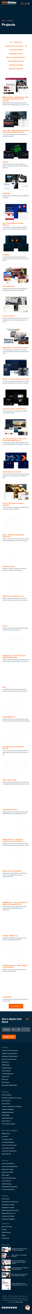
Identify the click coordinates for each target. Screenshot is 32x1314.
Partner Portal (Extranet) (9, 1059)
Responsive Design (7, 1169)
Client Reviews (6, 1232)
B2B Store (5, 1079)
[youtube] (9, 1308)
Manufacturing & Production (16, 57)
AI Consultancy (6, 1100)
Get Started (5, 1238)
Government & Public (16, 50)
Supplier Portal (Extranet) (9, 1053)
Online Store (5, 1076)
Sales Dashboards (7, 1118)
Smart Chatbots (6, 1095)
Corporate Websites (8, 1163)
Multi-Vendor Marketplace (9, 1085)
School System (6, 1071)
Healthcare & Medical (16, 69)
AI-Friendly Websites (8, 1142)
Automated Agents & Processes (11, 1098)
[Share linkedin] (3, 1308)
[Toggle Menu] (22, 3)
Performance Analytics (8, 1124)
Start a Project (12, 1289)
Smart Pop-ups (6, 1154)
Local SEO (5, 1136)
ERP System (5, 1062)
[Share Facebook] (5, 1308)
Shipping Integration (8, 1112)
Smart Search (6, 1103)
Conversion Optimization (9, 1151)
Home (4, 20)
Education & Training (16, 65)
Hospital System (7, 1068)
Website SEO (6, 1133)
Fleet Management (7, 1073)
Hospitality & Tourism (16, 53)
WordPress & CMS (7, 1172)
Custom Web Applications (9, 1166)
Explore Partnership (14, 1295)
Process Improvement (8, 1189)
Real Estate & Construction (14, 46)
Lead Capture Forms (8, 1148)
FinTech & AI (18, 42)
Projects (4, 1229)
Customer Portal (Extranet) (10, 1050)
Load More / (16, 1006)
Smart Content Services (9, 1145)
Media (3, 1235)
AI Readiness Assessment (10, 1186)
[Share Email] (16, 1308)
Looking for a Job (13, 1301)
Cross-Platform (6, 1181)
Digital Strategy (6, 1184)
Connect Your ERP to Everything (11, 1106)
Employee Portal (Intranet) (9, 1056)
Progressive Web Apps (9, 1178)
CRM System (6, 1065)
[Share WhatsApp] (12, 1308)
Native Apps (5, 1175)
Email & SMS (5, 1115)
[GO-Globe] (9, 3)
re (26, 46)
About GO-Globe (7, 1226)
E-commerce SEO (7, 1139)
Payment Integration (8, 1109)
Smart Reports (6, 1121)
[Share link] (14, 1308)
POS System (5, 1082)
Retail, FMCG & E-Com (8, 1213)
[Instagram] (7, 1308)
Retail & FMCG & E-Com (16, 61)
